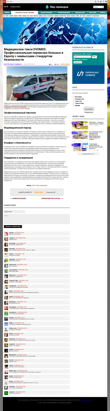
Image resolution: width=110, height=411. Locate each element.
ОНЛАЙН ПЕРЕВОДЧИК (64, 12)
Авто (4, 15)
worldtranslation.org (86, 400)
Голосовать (89, 109)
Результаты (89, 112)
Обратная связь (80, 12)
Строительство (88, 15)
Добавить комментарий (13, 226)
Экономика (11, 15)
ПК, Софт (31, 15)
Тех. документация (95, 15)
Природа (68, 15)
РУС (4, 1)
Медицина (40, 15)
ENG (11, 1)
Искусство (24, 15)
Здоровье (16, 15)
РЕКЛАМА (102, 12)
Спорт (81, 15)
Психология (73, 15)
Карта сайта (92, 12)
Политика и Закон (63, 15)
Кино (28, 15)
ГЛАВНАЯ (7, 12)
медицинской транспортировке (15, 107)
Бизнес (7, 15)
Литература (36, 15)
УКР (8, 1)
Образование (56, 15)
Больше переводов (46, 12)
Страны (84, 15)
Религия (77, 15)
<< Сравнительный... (19, 198)
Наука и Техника (50, 15)
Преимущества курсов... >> (52, 198)
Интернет (20, 15)
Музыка (44, 15)
